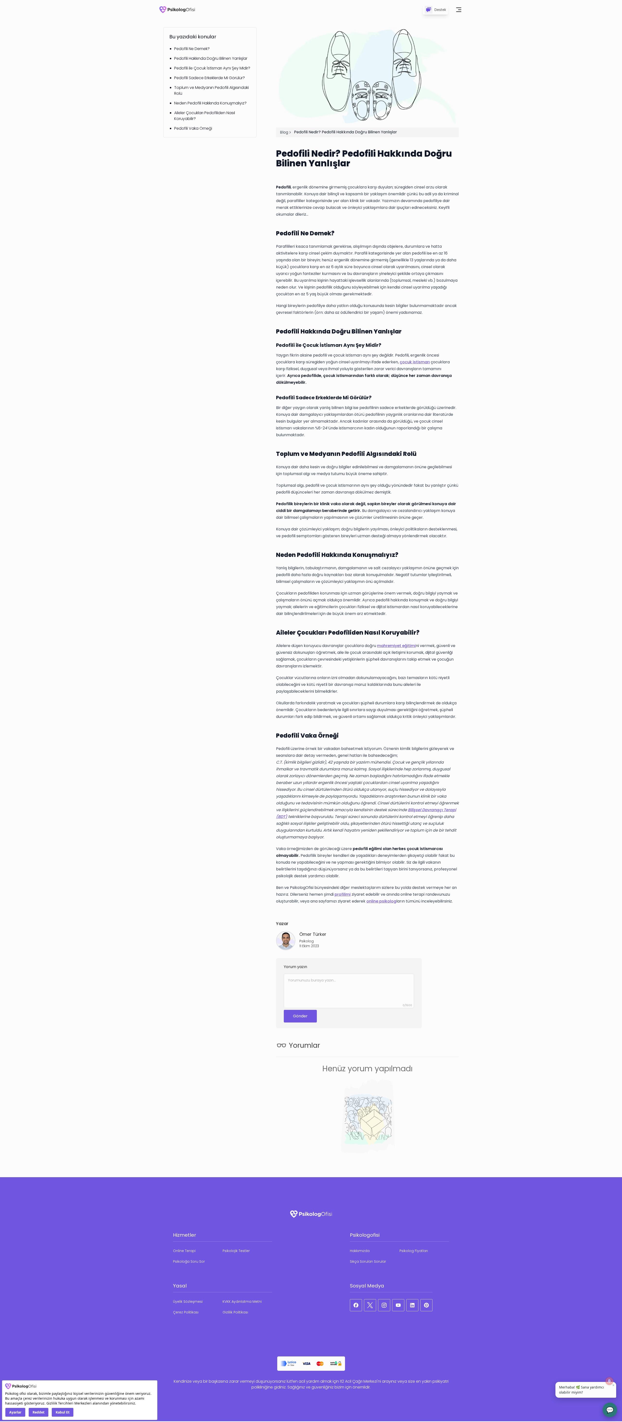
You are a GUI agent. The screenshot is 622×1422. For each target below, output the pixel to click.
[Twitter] (370, 1305)
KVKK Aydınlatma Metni (242, 1301)
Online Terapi (184, 1250)
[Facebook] (356, 1305)
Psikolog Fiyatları (413, 1250)
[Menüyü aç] (459, 10)
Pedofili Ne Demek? (192, 48)
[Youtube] (398, 1305)
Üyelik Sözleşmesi (188, 1301)
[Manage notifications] (609, 1381)
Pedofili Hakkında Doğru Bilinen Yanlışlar (210, 58)
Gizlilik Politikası (235, 1312)
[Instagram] (384, 1305)
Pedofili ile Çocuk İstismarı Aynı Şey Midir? (212, 68)
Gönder (300, 1016)
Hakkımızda (360, 1250)
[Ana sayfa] (177, 9)
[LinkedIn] (412, 1305)
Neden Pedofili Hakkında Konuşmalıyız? (210, 103)
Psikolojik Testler (236, 1250)
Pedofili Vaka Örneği (193, 128)
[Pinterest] (426, 1305)
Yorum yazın (295, 967)
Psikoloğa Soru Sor (189, 1261)
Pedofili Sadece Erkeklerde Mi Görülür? (209, 78)
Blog (284, 132)
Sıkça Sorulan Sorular (368, 1261)
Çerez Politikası (186, 1312)
